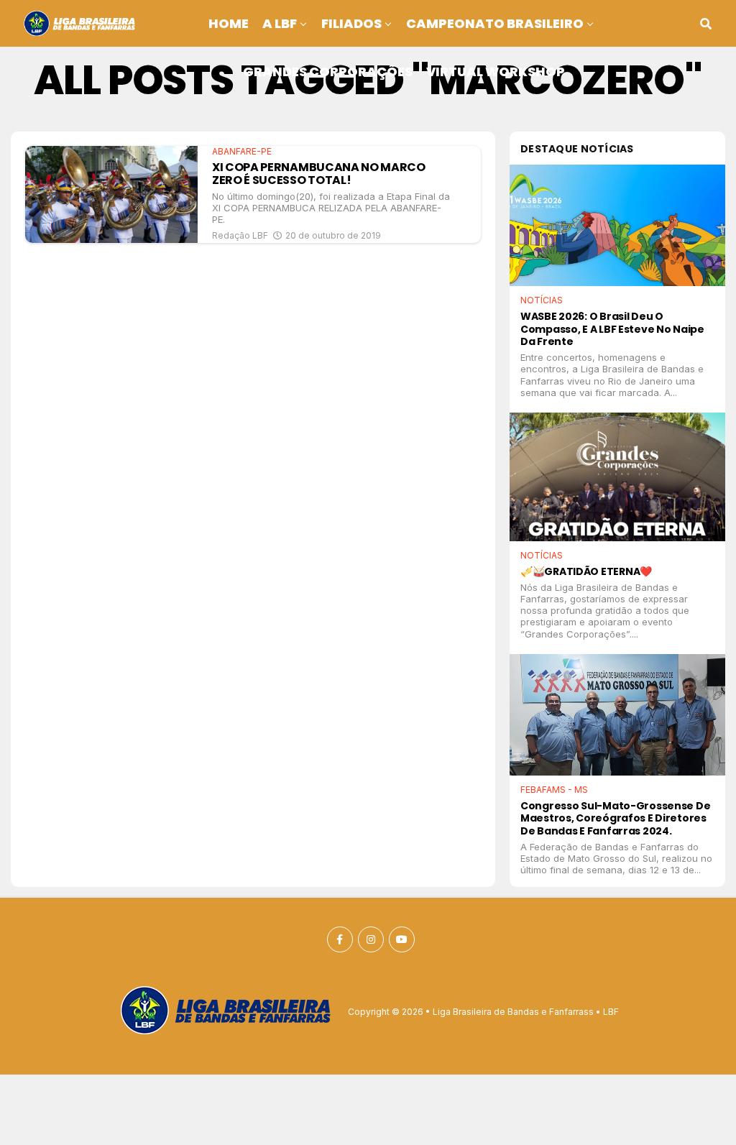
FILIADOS (351, 23)
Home (228, 23)
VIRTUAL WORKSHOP (495, 72)
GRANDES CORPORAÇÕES (328, 72)
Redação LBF (240, 235)
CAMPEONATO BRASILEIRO (495, 23)
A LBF (279, 23)
